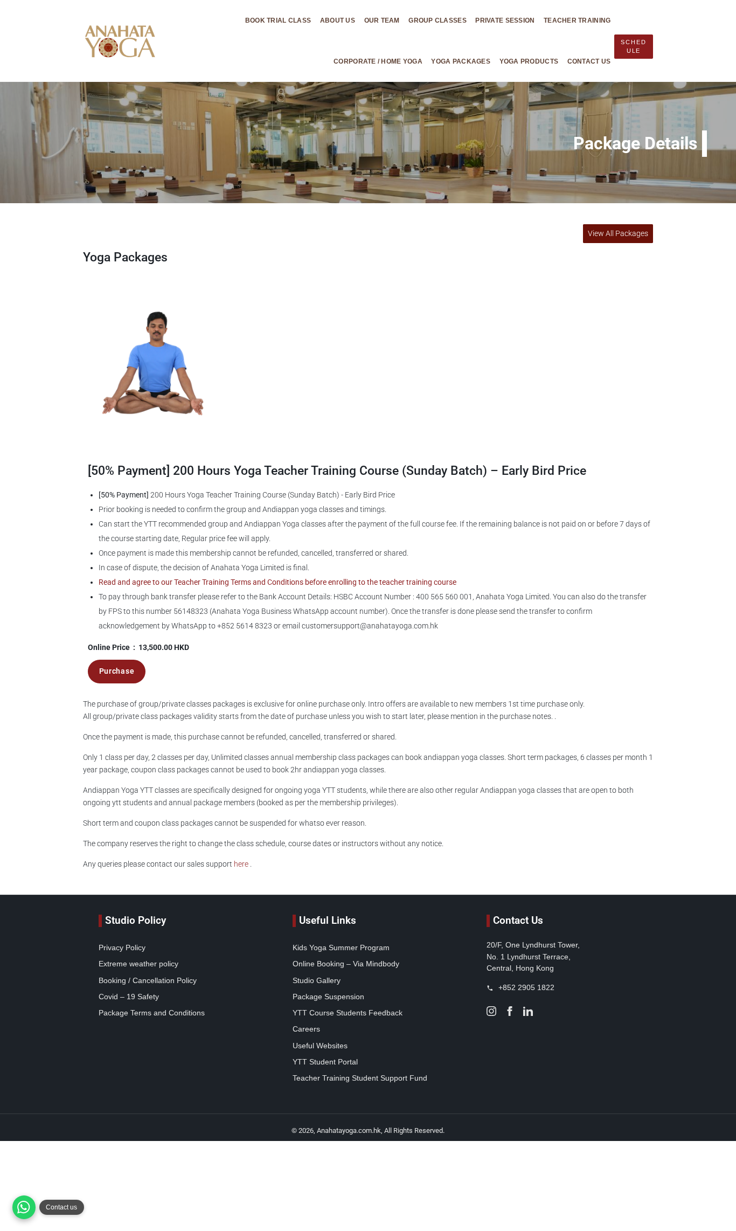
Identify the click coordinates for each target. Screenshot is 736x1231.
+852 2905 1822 (525, 987)
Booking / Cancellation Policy (148, 980)
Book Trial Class (278, 20)
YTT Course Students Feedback (347, 1012)
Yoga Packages (460, 61)
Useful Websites (320, 1045)
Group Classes (437, 20)
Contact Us (589, 61)
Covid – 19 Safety (129, 996)
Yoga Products (529, 61)
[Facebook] (510, 1010)
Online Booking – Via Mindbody (346, 963)
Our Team (382, 20)
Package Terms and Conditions (152, 1012)
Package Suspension (328, 996)
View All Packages (618, 233)
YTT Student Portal (325, 1061)
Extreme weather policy (138, 963)
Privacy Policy (122, 947)
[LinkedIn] (528, 1010)
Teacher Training (577, 20)
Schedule (633, 46)
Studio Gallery (317, 980)
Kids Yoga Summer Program (341, 947)
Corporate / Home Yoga (378, 61)
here (241, 864)
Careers (306, 1029)
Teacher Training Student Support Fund (360, 1078)
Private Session (504, 20)
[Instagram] (491, 1010)
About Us (337, 20)
